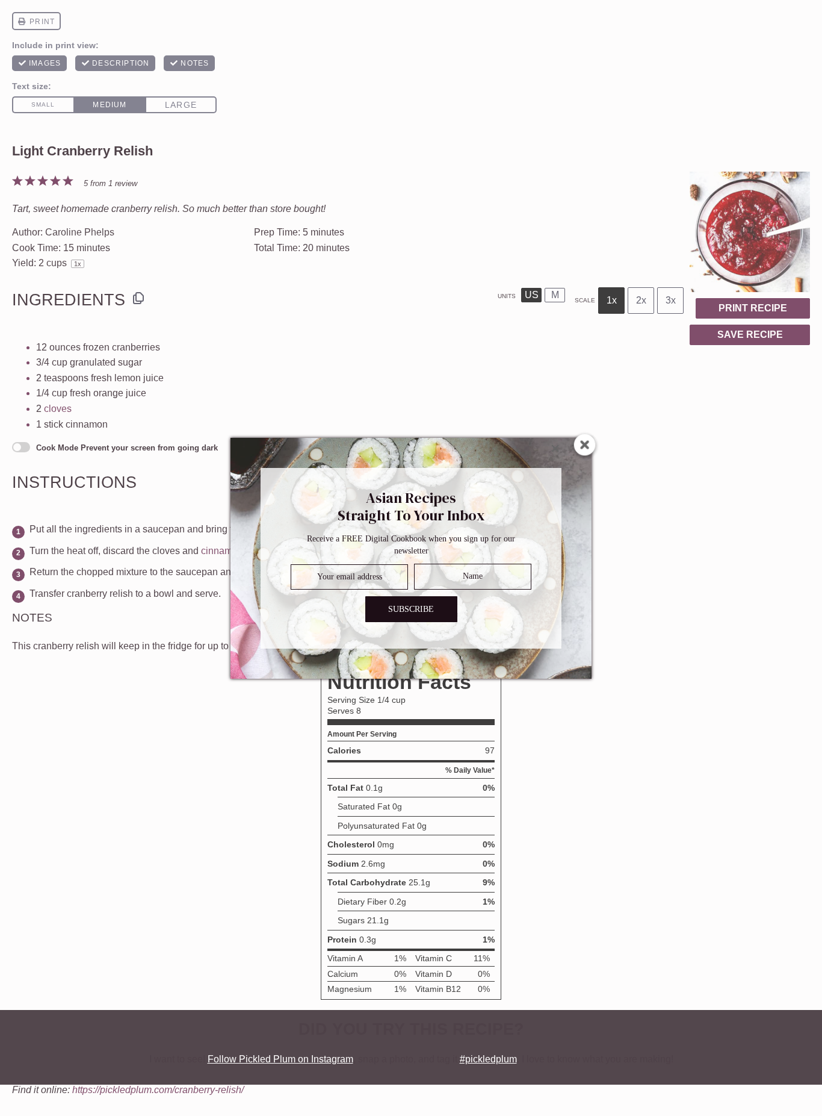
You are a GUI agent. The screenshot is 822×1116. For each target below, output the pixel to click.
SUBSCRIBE (411, 608)
